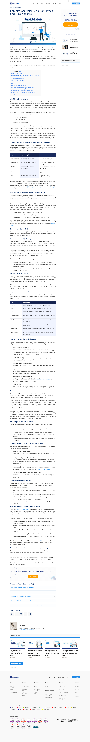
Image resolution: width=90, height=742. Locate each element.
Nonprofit (46, 686)
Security (11, 693)
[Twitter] (21, 614)
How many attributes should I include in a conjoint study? (23, 600)
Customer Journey (62, 698)
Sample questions (13, 684)
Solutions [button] (41, 3)
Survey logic (12, 687)
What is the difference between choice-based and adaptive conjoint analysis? (27, 605)
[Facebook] (17, 614)
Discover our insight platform (70, 24)
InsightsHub (24, 696)
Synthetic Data (61, 699)
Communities (24, 689)
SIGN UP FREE (76, 3)
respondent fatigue (37, 351)
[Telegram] (30, 614)
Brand (76, 693)
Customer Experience (25, 686)
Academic (46, 687)
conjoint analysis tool (22, 509)
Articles (35, 686)
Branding (11, 689)
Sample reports (12, 686)
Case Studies (36, 690)
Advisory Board (77, 690)
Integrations (12, 690)
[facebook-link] (47, 677)
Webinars (35, 693)
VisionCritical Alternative (49, 695)
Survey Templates (37, 689)
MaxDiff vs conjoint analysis (27, 187)
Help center (61, 677)
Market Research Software (39, 541)
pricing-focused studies (44, 469)
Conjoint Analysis (62, 686)
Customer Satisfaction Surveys (64, 690)
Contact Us (77, 696)
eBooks (35, 687)
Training (35, 692)
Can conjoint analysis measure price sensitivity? (21, 596)
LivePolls (23, 695)
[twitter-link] (49, 677)
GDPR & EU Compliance (63, 695)
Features (54, 3)
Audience (23, 690)
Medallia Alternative (48, 697)
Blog (35, 684)
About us (76, 684)
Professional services (13, 692)
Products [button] (35, 3)
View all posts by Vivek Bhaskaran (26, 629)
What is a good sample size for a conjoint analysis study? (23, 587)
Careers (76, 692)
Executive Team (77, 686)
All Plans (46, 684)
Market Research (18, 7)
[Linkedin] (12, 614)
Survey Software (24, 684)
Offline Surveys (61, 689)
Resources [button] (48, 3)
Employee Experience (62, 696)
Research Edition (25, 693)
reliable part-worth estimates (42, 379)
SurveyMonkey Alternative (49, 694)
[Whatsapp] (25, 614)
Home (11, 7)
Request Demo (33, 576)
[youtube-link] (54, 677)
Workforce (24, 687)
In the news (77, 687)
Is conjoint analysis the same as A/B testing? (20, 591)
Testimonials (77, 689)
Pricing (59, 3)
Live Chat (68, 677)
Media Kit (76, 695)
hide (20, 71)
